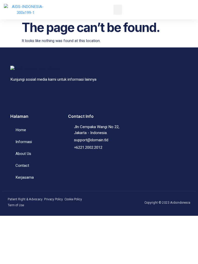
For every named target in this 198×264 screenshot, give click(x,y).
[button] (117, 10)
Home (20, 130)
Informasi (23, 142)
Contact (22, 165)
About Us (23, 153)
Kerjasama (24, 177)
